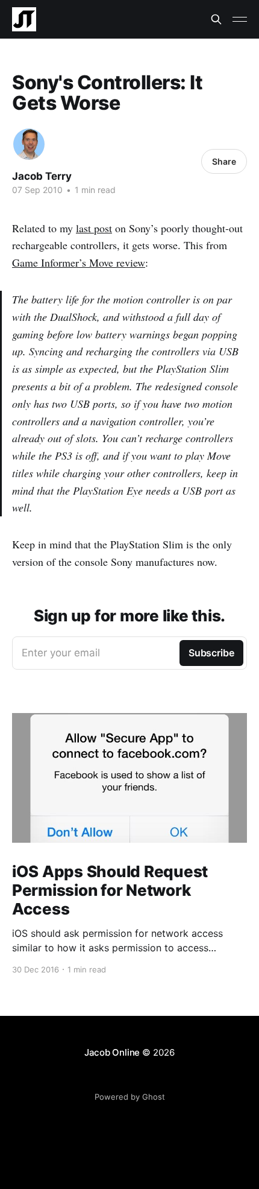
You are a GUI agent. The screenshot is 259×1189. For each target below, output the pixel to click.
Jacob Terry (42, 176)
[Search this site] (216, 19)
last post (94, 228)
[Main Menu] (240, 19)
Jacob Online (112, 1052)
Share (224, 161)
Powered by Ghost (130, 1097)
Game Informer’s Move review (78, 262)
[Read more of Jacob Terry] (29, 144)
